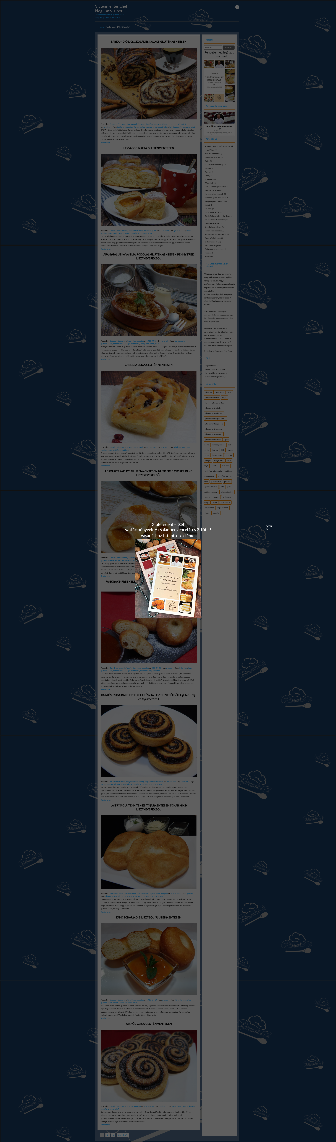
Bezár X (267, 526)
